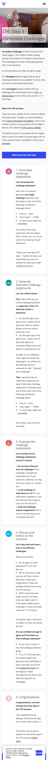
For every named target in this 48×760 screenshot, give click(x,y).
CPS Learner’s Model (31, 127)
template (6, 143)
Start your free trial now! (24, 155)
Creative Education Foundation (20, 120)
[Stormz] (4, 4)
